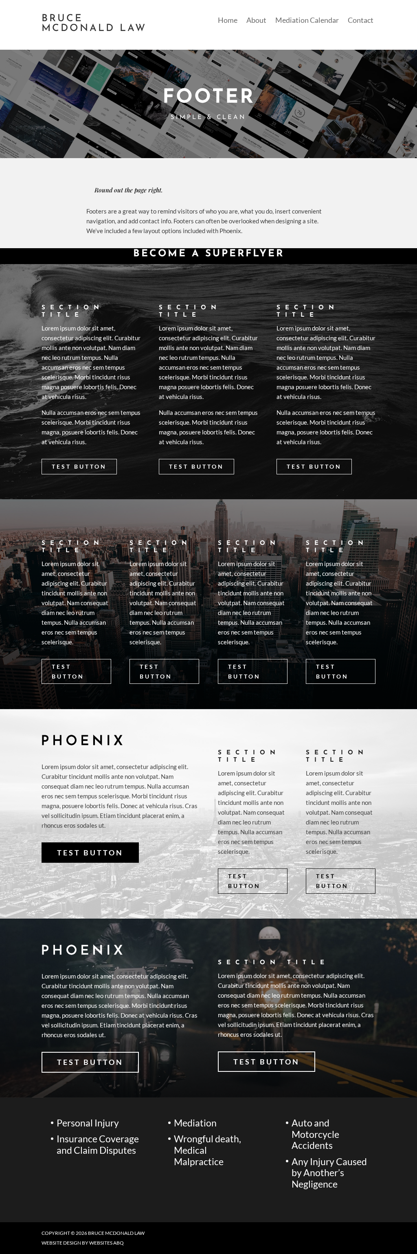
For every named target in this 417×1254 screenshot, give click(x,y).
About (256, 20)
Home (227, 20)
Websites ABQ (106, 1243)
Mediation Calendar (307, 20)
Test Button (79, 466)
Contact (360, 20)
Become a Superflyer (208, 254)
